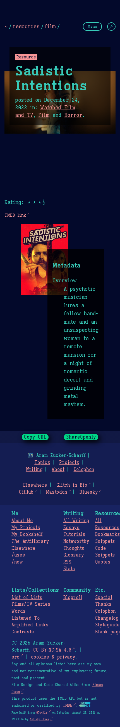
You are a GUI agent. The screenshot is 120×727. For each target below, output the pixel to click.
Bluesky (89, 492)
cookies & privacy (53, 657)
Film (43, 115)
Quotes (103, 562)
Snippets (105, 541)
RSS (67, 562)
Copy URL (35, 437)
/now (17, 562)
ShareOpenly (81, 437)
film (50, 26)
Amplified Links (29, 625)
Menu (92, 26)
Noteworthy (76, 541)
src (15, 657)
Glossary (73, 555)
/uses (18, 555)
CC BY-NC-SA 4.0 (52, 650)
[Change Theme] (111, 26)
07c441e (41, 712)
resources (26, 26)
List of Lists (26, 597)
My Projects (25, 528)
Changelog (107, 618)
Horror (73, 115)
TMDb (67, 705)
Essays (71, 528)
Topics (42, 462)
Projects (69, 462)
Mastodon (56, 492)
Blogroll (72, 597)
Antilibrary (30, 541)
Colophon (84, 469)
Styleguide (107, 625)
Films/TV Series (30, 604)
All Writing (76, 521)
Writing (34, 469)
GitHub (26, 492)
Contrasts (22, 632)
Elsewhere (35, 485)
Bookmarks (107, 534)
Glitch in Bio (71, 485)
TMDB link (15, 215)
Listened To (25, 618)
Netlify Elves (39, 719)
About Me (22, 521)
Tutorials (74, 534)
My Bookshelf (27, 534)
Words (18, 611)
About (58, 469)
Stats (69, 569)
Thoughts (73, 548)
